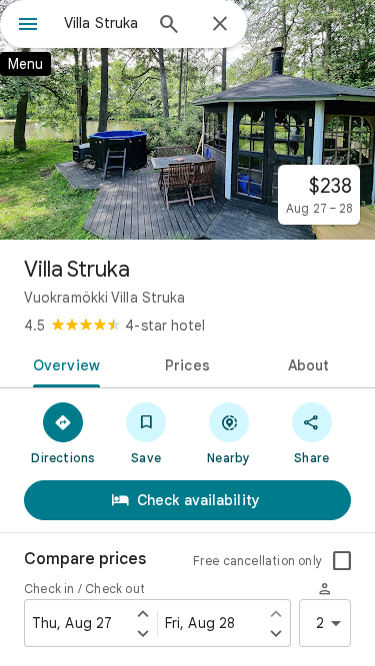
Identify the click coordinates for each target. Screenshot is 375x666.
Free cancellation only (257, 560)
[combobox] (102, 23)
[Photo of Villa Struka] (187, 120)
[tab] (63, 363)
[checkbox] (342, 561)
